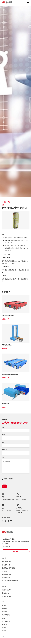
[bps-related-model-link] (15, 304)
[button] (27, 2)
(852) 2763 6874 (21, 499)
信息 (3, 457)
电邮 (3, 442)
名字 (3, 427)
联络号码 (4, 450)
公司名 (3, 434)
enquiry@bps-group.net (8, 499)
